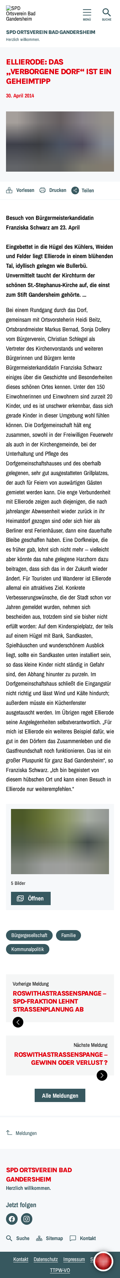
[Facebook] (12, 1219)
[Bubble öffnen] (103, 1261)
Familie (68, 935)
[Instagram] (27, 1219)
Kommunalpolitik (27, 949)
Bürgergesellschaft (29, 935)
